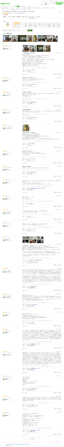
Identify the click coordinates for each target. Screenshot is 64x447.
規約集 (25, 444)
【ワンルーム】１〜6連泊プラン (30, 404)
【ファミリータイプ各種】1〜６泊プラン (31, 84)
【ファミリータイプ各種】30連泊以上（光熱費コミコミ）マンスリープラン (36, 188)
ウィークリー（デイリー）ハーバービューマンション (19, 11)
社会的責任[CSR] (17, 444)
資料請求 (28, 444)
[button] (7, 38)
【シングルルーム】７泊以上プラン (30, 143)
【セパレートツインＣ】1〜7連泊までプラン (32, 304)
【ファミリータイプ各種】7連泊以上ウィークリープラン (33, 368)
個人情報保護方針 (11, 444)
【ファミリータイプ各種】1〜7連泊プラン (31, 286)
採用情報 (22, 444)
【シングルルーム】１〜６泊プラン (30, 158)
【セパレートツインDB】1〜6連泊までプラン (32, 388)
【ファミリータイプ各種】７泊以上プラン (31, 117)
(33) (19, 16)
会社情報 (6, 444)
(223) (31, 16)
